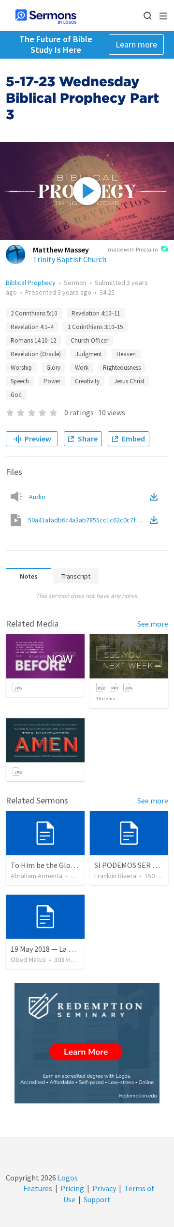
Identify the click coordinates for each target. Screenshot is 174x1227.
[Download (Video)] (155, 520)
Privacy (104, 1188)
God (16, 395)
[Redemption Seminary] (87, 1043)
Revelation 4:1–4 (32, 327)
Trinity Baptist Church (69, 259)
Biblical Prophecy (31, 282)
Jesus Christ (129, 381)
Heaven (126, 354)
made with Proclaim (133, 249)
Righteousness (122, 367)
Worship (21, 367)
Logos (67, 1177)
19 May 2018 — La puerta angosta (65, 949)
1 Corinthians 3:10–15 (95, 327)
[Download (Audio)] (155, 496)
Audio (37, 496)
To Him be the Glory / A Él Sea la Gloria (74, 865)
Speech (20, 381)
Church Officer (89, 340)
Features (37, 1188)
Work (81, 367)
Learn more (136, 44)
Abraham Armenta (36, 875)
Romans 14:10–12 (33, 340)
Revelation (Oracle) (36, 354)
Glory (53, 367)
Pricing (72, 1188)
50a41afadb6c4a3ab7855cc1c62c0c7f (88, 520)
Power (52, 381)
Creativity (87, 381)
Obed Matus (28, 959)
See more (152, 624)
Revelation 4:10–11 (96, 313)
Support (97, 1199)
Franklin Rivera (115, 875)
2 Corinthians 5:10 (34, 313)
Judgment (88, 354)
